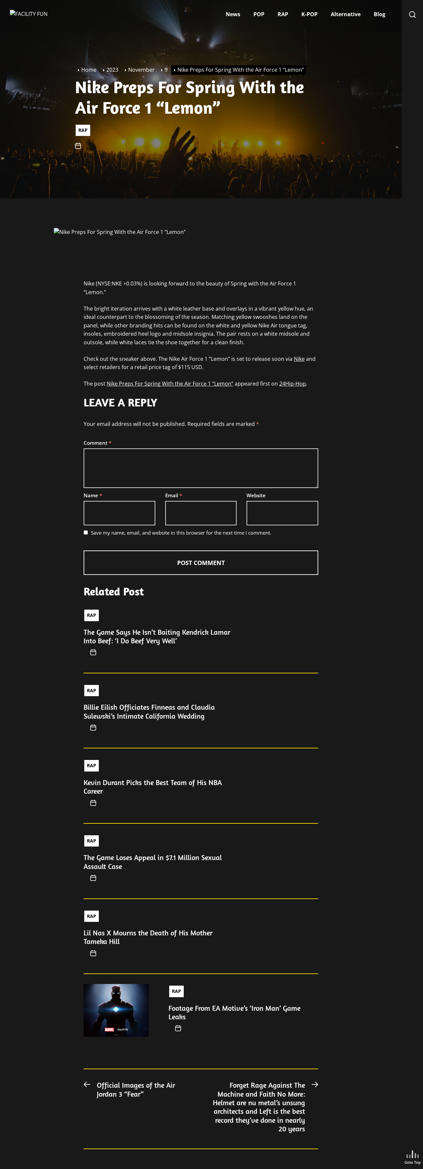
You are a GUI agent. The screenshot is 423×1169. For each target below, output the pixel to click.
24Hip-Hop (292, 383)
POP (258, 14)
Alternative (346, 14)
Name (93, 495)
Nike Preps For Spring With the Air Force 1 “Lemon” (170, 383)
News (233, 14)
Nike (299, 358)
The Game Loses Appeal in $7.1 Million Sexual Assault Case (153, 862)
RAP (283, 14)
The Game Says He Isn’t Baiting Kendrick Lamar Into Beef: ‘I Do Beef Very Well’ (157, 636)
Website (256, 495)
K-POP (309, 14)
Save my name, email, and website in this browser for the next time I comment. (181, 532)
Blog (379, 14)
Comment (97, 442)
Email (173, 495)
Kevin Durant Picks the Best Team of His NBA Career (153, 787)
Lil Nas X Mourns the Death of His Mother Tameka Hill (148, 937)
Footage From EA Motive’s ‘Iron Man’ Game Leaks (234, 1012)
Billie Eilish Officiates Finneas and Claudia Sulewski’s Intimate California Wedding (149, 711)
